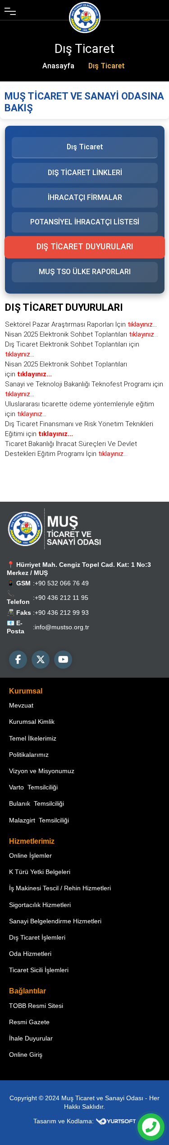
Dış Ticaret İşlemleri (37, 937)
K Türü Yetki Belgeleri (39, 871)
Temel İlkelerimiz (32, 738)
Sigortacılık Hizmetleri (40, 904)
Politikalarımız (29, 754)
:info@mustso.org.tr (61, 627)
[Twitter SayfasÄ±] (41, 660)
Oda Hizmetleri (30, 953)
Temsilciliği (33, 787)
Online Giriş (25, 1054)
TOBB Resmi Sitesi (36, 1005)
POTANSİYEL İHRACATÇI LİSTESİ (84, 222)
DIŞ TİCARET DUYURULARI (84, 247)
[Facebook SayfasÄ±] (18, 660)
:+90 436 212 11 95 (60, 597)
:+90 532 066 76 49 (61, 583)
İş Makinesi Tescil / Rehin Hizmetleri (60, 888)
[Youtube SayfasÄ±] (63, 660)
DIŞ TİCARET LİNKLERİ (84, 172)
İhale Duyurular (31, 1038)
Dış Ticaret (106, 66)
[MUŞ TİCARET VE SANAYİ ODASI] (54, 528)
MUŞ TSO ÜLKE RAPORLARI (85, 271)
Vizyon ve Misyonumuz (41, 770)
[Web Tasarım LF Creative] (116, 1121)
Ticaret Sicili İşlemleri (39, 970)
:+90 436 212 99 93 (61, 612)
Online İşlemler (30, 855)
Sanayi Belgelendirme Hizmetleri (55, 921)
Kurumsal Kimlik (32, 721)
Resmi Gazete (29, 1022)
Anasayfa (58, 66)
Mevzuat (21, 705)
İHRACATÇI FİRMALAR (84, 197)
